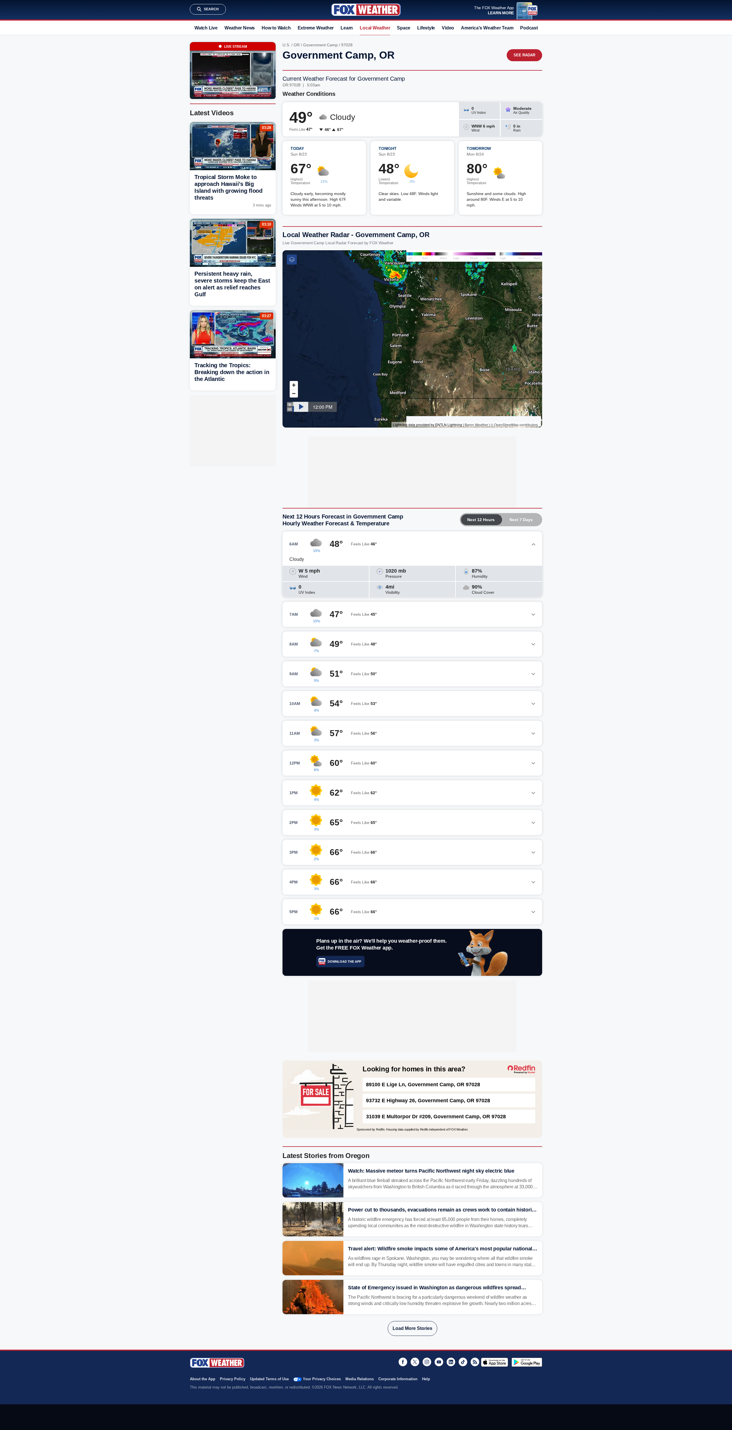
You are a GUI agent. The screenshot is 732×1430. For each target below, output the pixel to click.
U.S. (286, 45)
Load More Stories (412, 1328)
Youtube (439, 1362)
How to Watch (276, 27)
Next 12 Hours (481, 519)
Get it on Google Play (527, 1362)
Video (448, 27)
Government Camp (320, 45)
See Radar (524, 55)
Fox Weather (366, 9)
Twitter (415, 1362)
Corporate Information (397, 1379)
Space (403, 27)
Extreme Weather (316, 27)
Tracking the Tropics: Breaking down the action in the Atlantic (231, 372)
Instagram (427, 1362)
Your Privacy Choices (322, 1379)
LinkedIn (451, 1362)
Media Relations (359, 1379)
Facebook (403, 1362)
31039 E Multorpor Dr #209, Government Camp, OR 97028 (436, 1116)
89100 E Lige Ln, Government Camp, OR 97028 (423, 1084)
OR (297, 45)
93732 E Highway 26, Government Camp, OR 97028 (428, 1100)
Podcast (529, 27)
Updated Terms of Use (269, 1379)
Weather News (239, 27)
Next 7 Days (521, 519)
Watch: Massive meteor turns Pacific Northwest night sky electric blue (431, 1171)
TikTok (463, 1362)
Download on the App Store (494, 1362)
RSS (475, 1362)
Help (426, 1379)
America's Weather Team (487, 27)
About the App (202, 1379)
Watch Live (206, 27)
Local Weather (375, 27)
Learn (347, 27)
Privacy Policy (232, 1379)
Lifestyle (426, 27)
